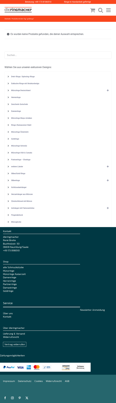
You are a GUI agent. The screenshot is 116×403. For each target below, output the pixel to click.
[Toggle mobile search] (100, 10)
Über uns (8, 313)
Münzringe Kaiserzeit (14, 274)
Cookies (38, 381)
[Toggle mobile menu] (108, 10)
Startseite (8, 19)
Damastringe (10, 287)
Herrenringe (9, 281)
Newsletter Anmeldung (92, 310)
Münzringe (8, 271)
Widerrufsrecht (11, 337)
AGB (67, 381)
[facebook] (5, 398)
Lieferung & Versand (14, 333)
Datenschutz (24, 381)
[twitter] (27, 398)
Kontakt (7, 316)
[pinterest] (19, 398)
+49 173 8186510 (43, 2)
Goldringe (8, 291)
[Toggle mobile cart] (92, 10)
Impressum (9, 381)
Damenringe (9, 277)
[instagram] (12, 398)
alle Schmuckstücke (13, 267)
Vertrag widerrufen (14, 344)
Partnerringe (10, 284)
